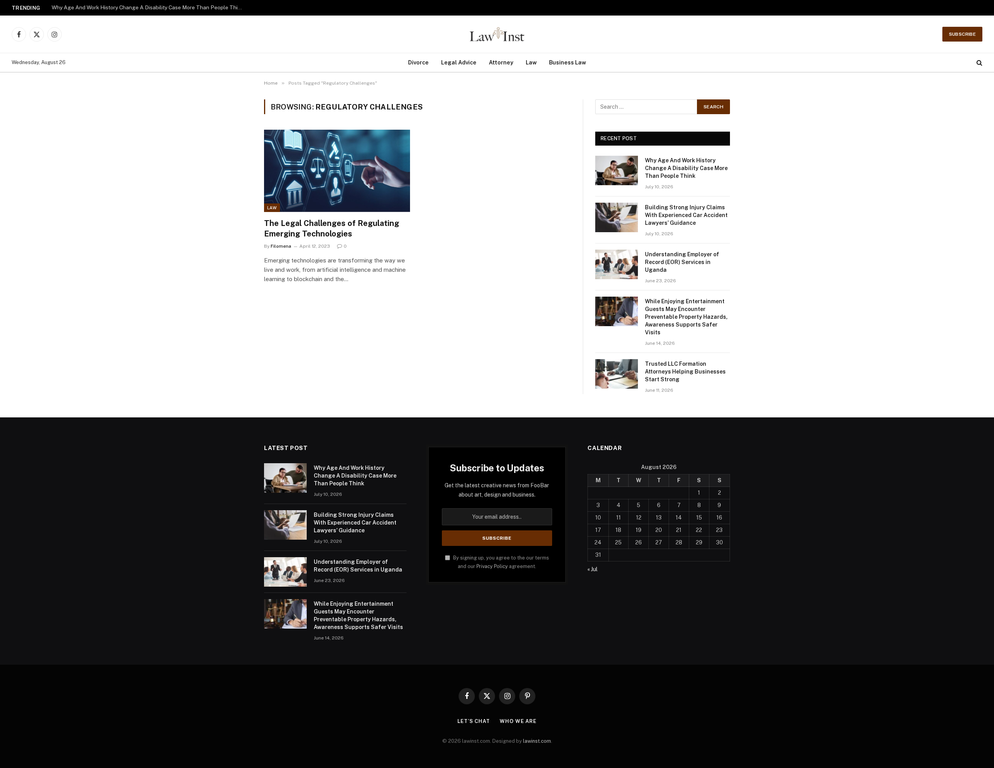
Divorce (418, 62)
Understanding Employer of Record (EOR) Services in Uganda (682, 262)
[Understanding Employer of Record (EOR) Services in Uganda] (616, 264)
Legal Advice (458, 62)
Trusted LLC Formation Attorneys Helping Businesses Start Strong (685, 371)
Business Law (567, 62)
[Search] (978, 62)
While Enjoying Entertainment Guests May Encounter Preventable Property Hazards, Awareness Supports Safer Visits (686, 316)
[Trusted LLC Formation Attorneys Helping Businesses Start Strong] (616, 374)
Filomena (281, 246)
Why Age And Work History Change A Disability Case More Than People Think (686, 168)
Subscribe (962, 34)
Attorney (501, 62)
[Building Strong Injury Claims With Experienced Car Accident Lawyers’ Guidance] (616, 217)
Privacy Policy (492, 566)
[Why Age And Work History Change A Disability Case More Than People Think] (616, 170)
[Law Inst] (497, 34)
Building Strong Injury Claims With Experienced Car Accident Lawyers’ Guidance (149, 7)
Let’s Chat (473, 721)
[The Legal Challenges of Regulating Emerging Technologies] (337, 171)
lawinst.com (537, 741)
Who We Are (518, 721)
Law (531, 62)
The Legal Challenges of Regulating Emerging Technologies (331, 228)
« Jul (592, 569)
